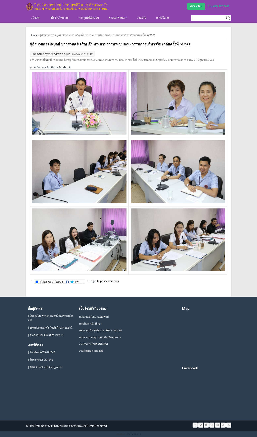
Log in (93, 281)
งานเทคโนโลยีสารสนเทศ (93, 344)
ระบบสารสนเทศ (118, 17)
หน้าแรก (35, 17)
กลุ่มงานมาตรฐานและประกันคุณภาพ (100, 337)
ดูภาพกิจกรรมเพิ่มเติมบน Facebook (50, 67)
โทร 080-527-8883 (218, 6)
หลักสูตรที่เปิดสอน (89, 17)
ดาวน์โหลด (162, 17)
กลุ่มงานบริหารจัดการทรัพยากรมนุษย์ (100, 330)
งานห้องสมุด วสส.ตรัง (91, 351)
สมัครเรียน (196, 6)
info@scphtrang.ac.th (49, 367)
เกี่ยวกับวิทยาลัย (59, 17)
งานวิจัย (141, 17)
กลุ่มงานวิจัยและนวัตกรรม (94, 317)
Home (33, 35)
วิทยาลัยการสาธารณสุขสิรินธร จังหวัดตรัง (71, 5)
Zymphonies (134, 433)
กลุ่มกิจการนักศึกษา (90, 323)
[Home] (29, 6)
